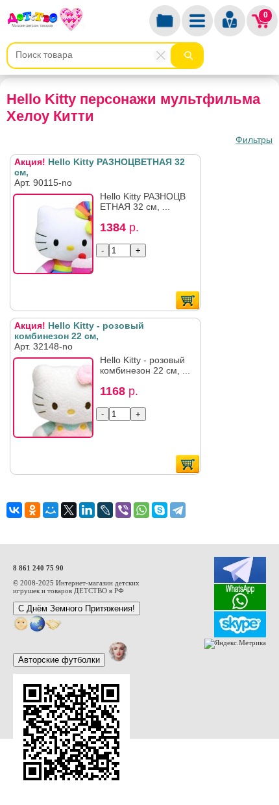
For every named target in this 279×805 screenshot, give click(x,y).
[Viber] (123, 510)
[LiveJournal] (105, 510)
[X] (69, 510)
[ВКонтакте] (14, 510)
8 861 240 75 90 (38, 568)
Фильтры (254, 139)
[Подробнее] (57, 238)
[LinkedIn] (87, 510)
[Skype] (159, 510)
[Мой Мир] (50, 510)
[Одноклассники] (32, 510)
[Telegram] (178, 510)
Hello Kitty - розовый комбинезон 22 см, (79, 330)
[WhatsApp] (141, 510)
